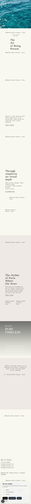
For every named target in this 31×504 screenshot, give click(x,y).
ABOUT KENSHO (9, 125)
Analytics (7, 489)
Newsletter (4, 472)
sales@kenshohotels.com (7, 467)
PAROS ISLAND (9, 295)
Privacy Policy (14, 472)
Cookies (22, 472)
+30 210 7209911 (5, 462)
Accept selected (12, 498)
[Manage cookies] (2, 501)
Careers (3, 474)
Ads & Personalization (9, 492)
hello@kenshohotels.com (7, 464)
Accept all (5, 498)
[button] (2, 3)
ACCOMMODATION (10, 191)
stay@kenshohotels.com (7, 465)
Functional (7, 494)
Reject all (19, 498)
